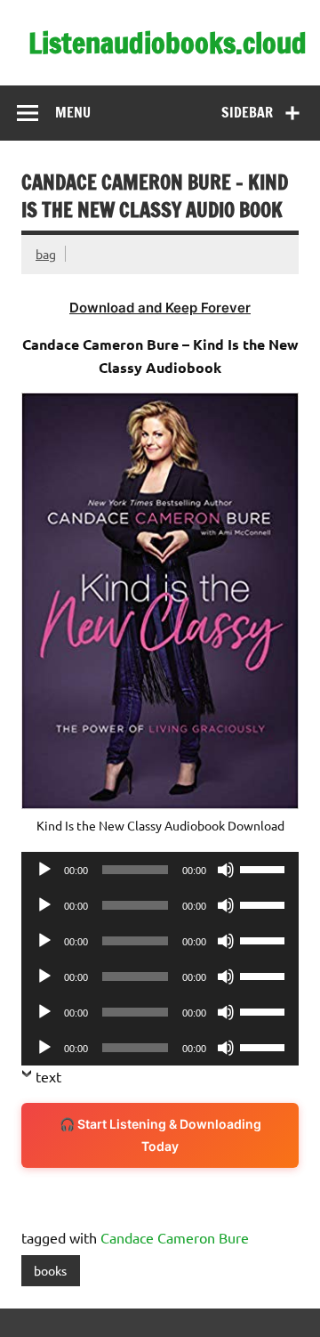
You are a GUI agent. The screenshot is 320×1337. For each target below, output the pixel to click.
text (48, 1076)
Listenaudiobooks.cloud (167, 42)
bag (46, 254)
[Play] (44, 870)
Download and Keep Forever (160, 307)
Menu (73, 112)
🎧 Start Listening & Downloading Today (160, 1135)
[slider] (265, 868)
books (50, 1270)
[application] (160, 869)
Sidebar (247, 112)
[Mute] (226, 870)
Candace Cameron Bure (174, 1237)
